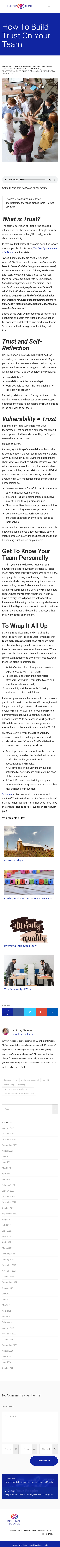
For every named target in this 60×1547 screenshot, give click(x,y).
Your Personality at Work (17, 989)
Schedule (7, 794)
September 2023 (9, 1145)
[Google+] (41, 1012)
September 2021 (9, 1282)
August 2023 (7, 1151)
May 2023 (6, 1168)
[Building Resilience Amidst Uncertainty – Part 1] (29, 882)
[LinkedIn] (52, 1012)
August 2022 (7, 1219)
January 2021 (8, 1328)
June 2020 (6, 1362)
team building (9, 1085)
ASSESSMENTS (38, 1530)
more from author (21, 1034)
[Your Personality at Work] (29, 971)
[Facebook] (18, 1012)
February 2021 (8, 1322)
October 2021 (8, 1276)
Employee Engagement (20, 66)
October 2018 (8, 1368)
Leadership (46, 66)
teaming (21, 1085)
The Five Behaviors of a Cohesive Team (19, 1094)
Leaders (36, 66)
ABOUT (27, 1530)
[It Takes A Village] (29, 844)
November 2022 (9, 1202)
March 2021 (7, 1316)
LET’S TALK (47, 1534)
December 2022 (9, 1196)
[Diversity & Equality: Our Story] (29, 932)
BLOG (49, 1530)
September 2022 (9, 1214)
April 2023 (6, 1174)
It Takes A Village (13, 860)
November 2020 (9, 1334)
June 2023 (6, 1162)
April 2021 (6, 1311)
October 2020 (8, 1339)
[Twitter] (30, 1012)
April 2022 (6, 1242)
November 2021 (9, 1271)
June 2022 (6, 1231)
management (34, 69)
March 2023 (7, 1179)
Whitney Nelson (22, 1030)
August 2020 (7, 1351)
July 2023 (6, 1156)
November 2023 (9, 1139)
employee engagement (30, 1080)
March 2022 (7, 1248)
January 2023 (8, 1191)
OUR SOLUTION (15, 1530)
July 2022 (6, 1225)
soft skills (47, 1080)
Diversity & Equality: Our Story (20, 945)
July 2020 (6, 1356)
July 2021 (6, 1294)
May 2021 (6, 1305)
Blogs (5, 66)
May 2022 (6, 1236)
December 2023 (9, 1134)
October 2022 (8, 1208)
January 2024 (8, 1128)
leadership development (14, 69)
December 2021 (9, 1265)
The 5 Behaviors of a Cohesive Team (18, 1089)
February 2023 (8, 1185)
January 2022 (8, 1259)
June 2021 (6, 1299)
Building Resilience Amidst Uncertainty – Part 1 (29, 900)
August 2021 (7, 1288)
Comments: (8, 73)
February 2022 (8, 1254)
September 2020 (9, 1345)
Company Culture (10, 1080)
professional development (15, 71)
